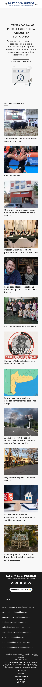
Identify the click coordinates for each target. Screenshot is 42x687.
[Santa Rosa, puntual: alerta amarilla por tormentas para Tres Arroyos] (21, 382)
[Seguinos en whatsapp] (12, 583)
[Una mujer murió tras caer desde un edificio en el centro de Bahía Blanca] (21, 194)
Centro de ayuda (21, 671)
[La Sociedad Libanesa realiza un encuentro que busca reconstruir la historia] (21, 271)
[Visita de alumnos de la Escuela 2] (21, 310)
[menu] (5, 4)
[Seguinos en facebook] (29, 583)
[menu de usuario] (36, 4)
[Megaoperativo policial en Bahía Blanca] (21, 461)
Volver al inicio (21, 61)
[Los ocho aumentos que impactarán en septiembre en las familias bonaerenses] (21, 498)
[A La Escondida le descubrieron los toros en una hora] (21, 122)
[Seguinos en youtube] (17, 583)
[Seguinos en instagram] (25, 583)
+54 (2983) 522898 (21, 659)
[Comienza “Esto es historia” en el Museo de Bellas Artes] (21, 345)
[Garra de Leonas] (21, 159)
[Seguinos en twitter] (21, 583)
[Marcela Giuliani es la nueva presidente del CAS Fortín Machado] (21, 234)
